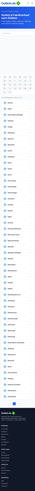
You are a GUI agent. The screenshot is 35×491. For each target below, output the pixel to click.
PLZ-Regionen (5, 442)
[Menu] (32, 3)
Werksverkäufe (5, 455)
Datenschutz (4, 483)
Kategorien (4, 431)
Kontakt (3, 467)
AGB (2, 481)
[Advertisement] (17, 54)
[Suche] (28, 3)
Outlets (3, 452)
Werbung (3, 473)
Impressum (4, 486)
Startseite (11, 11)
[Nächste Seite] (24, 403)
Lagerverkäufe (5, 460)
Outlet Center (4, 434)
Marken (3, 437)
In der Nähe (4, 429)
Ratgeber (3, 444)
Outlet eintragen (5, 470)
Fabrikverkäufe (5, 458)
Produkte (3, 439)
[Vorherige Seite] (10, 403)
